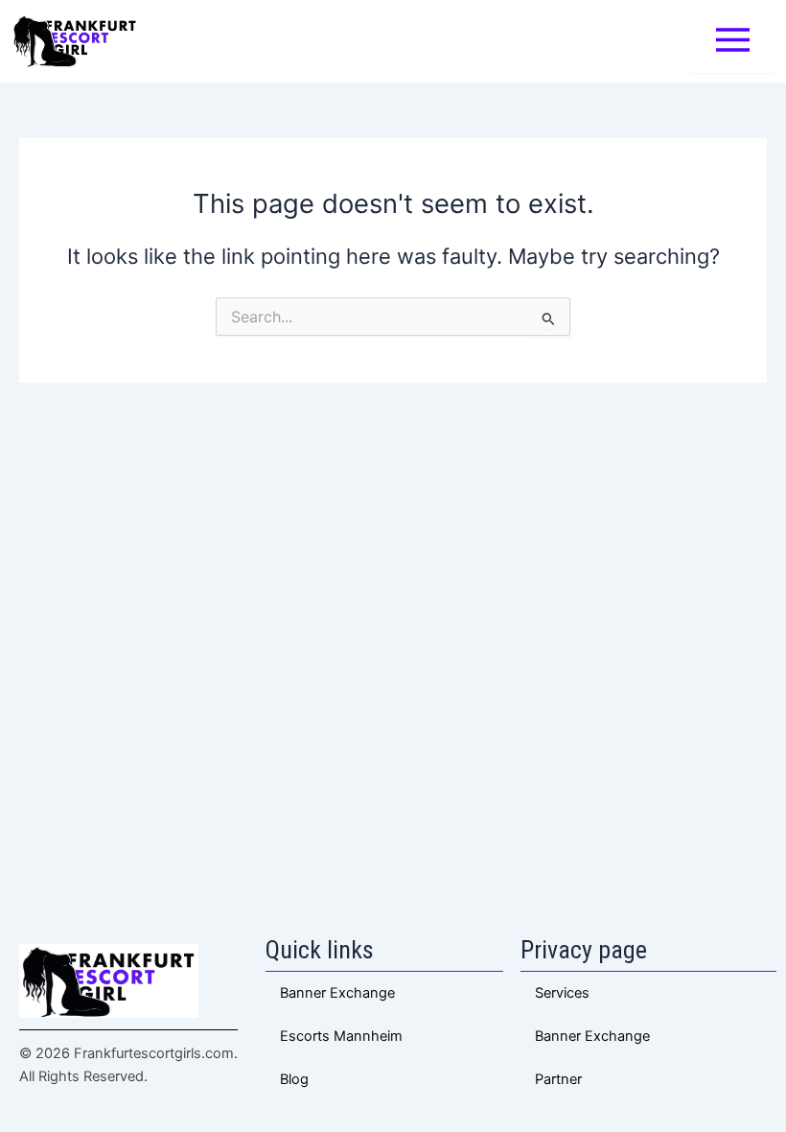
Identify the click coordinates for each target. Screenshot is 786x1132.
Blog (294, 1079)
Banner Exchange (592, 1036)
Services (562, 993)
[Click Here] (732, 41)
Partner (558, 1079)
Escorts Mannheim (341, 1036)
